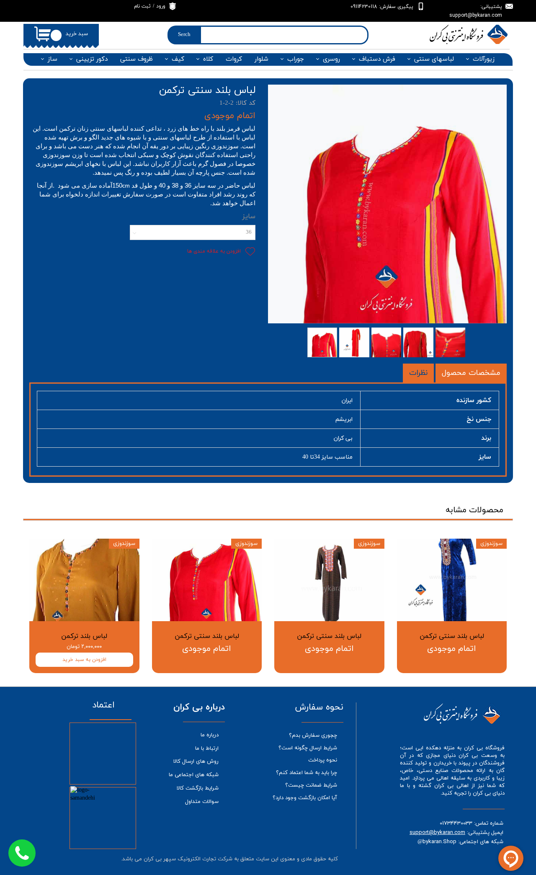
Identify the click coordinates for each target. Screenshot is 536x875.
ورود (160, 6)
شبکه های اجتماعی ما (194, 775)
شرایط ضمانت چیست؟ (311, 785)
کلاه (208, 59)
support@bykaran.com (437, 832)
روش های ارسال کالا (196, 761)
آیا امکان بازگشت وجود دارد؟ (305, 798)
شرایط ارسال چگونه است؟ (307, 748)
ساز (52, 59)
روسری (331, 59)
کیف (178, 59)
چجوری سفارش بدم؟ (313, 735)
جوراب (295, 59)
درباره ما (210, 735)
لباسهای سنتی (434, 59)
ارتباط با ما (207, 748)
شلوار (261, 59)
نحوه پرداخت (322, 760)
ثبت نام (142, 6)
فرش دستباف (377, 59)
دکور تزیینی (92, 59)
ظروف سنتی (136, 59)
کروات (234, 59)
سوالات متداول (202, 801)
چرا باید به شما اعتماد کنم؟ (306, 773)
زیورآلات (484, 59)
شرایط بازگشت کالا (198, 788)
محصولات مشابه (474, 510)
